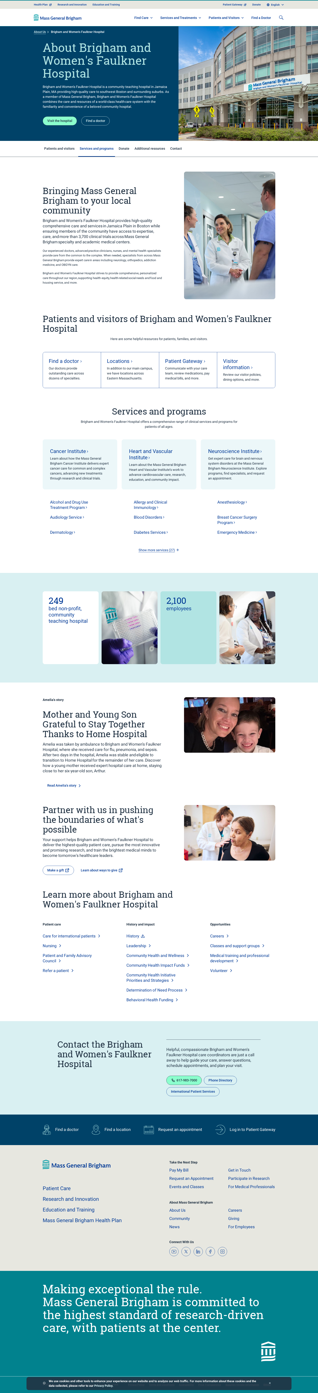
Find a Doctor (261, 18)
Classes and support (235, 946)
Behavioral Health (149, 1000)
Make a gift (55, 870)
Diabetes (150, 532)
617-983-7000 (186, 1080)
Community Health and (155, 955)
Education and (69, 1210)
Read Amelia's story (61, 785)
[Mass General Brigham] (58, 17)
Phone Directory (220, 1080)
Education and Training (106, 4)
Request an (191, 1178)
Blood (148, 517)
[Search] (281, 17)
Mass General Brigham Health (82, 1220)
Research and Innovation (72, 4)
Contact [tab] (176, 148)
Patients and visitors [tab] (59, 148)
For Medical (251, 1186)
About (177, 1210)
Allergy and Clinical (150, 505)
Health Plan (41, 4)
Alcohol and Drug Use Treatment (69, 505)
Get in (239, 1170)
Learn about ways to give (99, 870)
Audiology (66, 517)
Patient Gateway (232, 4)
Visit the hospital (59, 121)
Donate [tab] (124, 148)
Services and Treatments (178, 18)
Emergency (236, 532)
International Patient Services (193, 1091)
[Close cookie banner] (269, 1383)
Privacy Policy (103, 1385)
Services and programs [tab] (97, 148)
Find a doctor (95, 121)
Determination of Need (154, 990)
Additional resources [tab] (150, 148)
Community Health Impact (155, 965)
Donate (256, 4)
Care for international (69, 936)
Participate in (249, 1178)
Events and (186, 1186)
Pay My (178, 1170)
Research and (71, 1199)
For (241, 1227)
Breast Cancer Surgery (237, 520)
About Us (40, 32)
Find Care (141, 18)
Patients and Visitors (224, 18)
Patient (57, 1188)
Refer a (56, 970)
